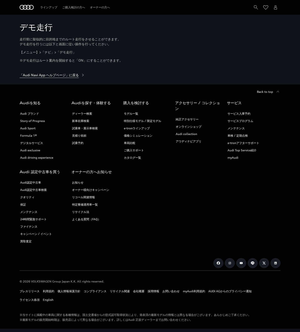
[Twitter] (264, 263)
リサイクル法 (80, 212)
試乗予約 (77, 143)
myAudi (233, 157)
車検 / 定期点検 (238, 135)
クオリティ (27, 197)
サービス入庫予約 (239, 113)
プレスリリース (30, 291)
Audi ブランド (29, 113)
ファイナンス (28, 226)
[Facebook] (218, 263)
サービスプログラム (240, 121)
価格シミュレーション (138, 135)
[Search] (256, 7)
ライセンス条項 (30, 299)
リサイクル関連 (120, 291)
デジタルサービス (31, 143)
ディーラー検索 (82, 113)
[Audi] (27, 7)
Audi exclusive (30, 150)
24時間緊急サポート (33, 219)
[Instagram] (230, 263)
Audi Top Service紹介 (242, 150)
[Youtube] (241, 263)
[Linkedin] (275, 263)
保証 (23, 204)
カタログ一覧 (132, 157)
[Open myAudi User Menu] (275, 7)
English (48, 299)
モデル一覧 (131, 113)
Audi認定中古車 (30, 182)
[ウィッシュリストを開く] (266, 7)
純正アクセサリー (187, 119)
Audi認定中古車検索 (33, 189)
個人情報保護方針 (69, 291)
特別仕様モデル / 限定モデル (142, 121)
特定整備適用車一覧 (85, 204)
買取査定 (26, 241)
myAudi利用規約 (194, 291)
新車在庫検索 (80, 121)
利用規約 (48, 291)
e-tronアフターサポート (243, 143)
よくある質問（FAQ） (86, 219)
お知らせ (77, 182)
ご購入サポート (134, 150)
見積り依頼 (79, 135)
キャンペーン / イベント (36, 234)
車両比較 (129, 143)
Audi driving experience (36, 157)
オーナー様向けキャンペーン (90, 189)
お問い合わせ (171, 291)
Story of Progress (32, 121)
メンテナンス (236, 128)
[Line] (253, 263)
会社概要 (138, 291)
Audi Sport (28, 128)
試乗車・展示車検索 (85, 128)
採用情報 (153, 291)
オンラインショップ (188, 126)
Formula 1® (28, 135)
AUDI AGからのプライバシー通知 (230, 291)
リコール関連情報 (83, 197)
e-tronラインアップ (137, 128)
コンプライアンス (95, 291)
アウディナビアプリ (188, 141)
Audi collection (186, 134)
